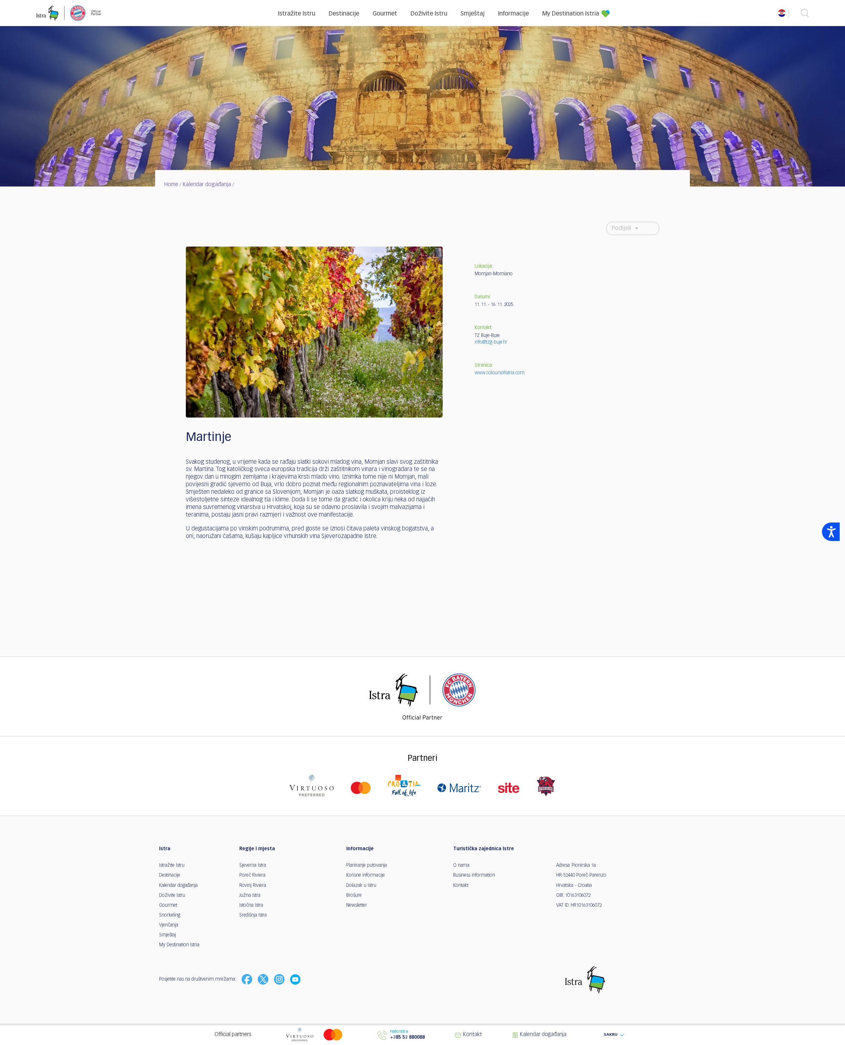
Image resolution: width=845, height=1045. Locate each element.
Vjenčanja (168, 925)
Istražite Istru (296, 14)
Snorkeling (169, 915)
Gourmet (385, 14)
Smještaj (472, 14)
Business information (474, 875)
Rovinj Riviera (252, 885)
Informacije (513, 14)
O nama (461, 865)
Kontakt (460, 885)
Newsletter (356, 905)
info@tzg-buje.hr (491, 342)
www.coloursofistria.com (499, 373)
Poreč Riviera (252, 875)
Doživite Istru (429, 14)
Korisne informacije (365, 875)
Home (171, 184)
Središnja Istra (253, 915)
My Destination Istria (570, 14)
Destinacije (344, 14)
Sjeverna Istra (252, 865)
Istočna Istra (251, 905)
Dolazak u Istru (361, 885)
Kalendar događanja (207, 184)
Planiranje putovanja (366, 865)
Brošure (354, 895)
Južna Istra (249, 895)
